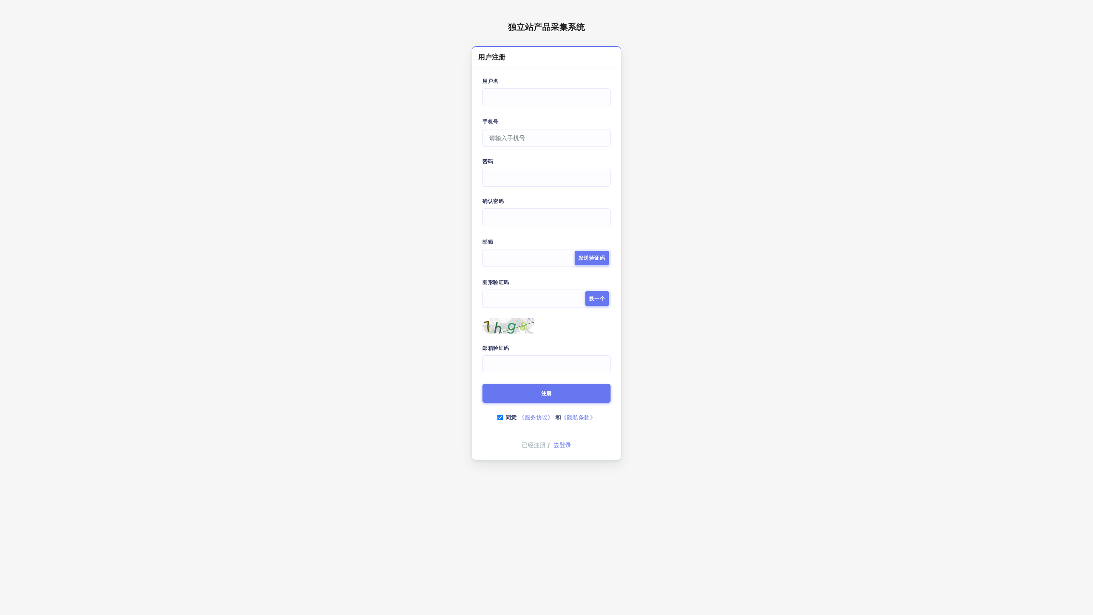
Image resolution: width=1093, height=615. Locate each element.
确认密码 (493, 201)
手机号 (490, 122)
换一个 (597, 299)
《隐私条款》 (578, 417)
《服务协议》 (536, 417)
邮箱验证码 (495, 348)
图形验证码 (495, 282)
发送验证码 (592, 258)
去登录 (562, 445)
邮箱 (487, 242)
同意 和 (551, 417)
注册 (546, 393)
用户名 (490, 81)
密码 (487, 161)
